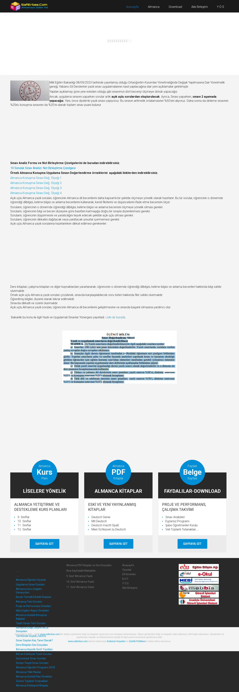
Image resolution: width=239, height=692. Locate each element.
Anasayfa (128, 565)
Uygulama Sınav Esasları (30, 584)
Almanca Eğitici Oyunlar (30, 52)
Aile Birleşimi (129, 587)
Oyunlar (126, 569)
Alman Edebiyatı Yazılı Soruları (34, 653)
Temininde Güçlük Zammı (31, 635)
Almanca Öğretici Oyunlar (39, 46)
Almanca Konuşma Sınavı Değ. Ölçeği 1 (36, 178)
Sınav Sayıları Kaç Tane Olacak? (34, 640)
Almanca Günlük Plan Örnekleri (34, 676)
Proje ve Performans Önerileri (33, 606)
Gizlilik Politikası (137, 641)
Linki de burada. (116, 317)
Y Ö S (125, 583)
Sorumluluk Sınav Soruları (31, 658)
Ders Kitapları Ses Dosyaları (32, 644)
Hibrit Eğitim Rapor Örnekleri (32, 610)
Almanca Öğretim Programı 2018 (35, 667)
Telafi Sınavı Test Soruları (31, 623)
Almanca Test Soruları (29, 601)
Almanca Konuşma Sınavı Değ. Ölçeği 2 (36, 183)
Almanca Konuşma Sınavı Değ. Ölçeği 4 (36, 193)
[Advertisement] (119, 134)
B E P (125, 578)
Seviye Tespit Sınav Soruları (32, 662)
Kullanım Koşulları (116, 641)
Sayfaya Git (44, 544)
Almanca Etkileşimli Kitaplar (32, 685)
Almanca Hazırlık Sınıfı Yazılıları (34, 649)
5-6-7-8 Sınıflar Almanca (105, 52)
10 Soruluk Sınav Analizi (26, 168)
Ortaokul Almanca (107, 46)
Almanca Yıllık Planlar (28, 672)
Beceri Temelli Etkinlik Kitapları (33, 596)
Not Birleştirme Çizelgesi (59, 168)
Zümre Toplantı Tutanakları (32, 681)
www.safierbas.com (50, 634)
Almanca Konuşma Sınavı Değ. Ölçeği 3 (36, 188)
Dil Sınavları (129, 574)
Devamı (21, 58)
